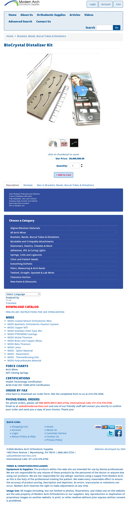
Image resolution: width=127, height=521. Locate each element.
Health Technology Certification (24, 381)
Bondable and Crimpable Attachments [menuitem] (32, 241)
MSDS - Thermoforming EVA (23, 357)
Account (106, 4)
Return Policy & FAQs (24, 436)
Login (93, 4)
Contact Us (43, 21)
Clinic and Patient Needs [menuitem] (24, 259)
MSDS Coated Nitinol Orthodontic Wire (29, 320)
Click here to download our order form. (28, 393)
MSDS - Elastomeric (18, 353)
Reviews (28, 185)
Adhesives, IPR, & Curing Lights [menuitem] (27, 250)
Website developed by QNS (110, 449)
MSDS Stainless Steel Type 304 (24, 330)
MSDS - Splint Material (20, 350)
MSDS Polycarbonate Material (24, 360)
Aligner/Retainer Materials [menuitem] (25, 228)
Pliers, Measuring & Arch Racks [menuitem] (27, 268)
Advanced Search (20, 21)
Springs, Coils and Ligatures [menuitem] (26, 254)
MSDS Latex (14, 347)
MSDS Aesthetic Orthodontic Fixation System (33, 324)
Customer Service (56, 433)
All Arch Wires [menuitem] (18, 232)
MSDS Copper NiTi (17, 327)
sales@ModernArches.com (21, 455)
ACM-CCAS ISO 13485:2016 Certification (28, 385)
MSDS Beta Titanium (18, 344)
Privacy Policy (54, 439)
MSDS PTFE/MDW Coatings (22, 334)
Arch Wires (12, 369)
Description (12, 185)
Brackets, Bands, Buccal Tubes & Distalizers (41, 36)
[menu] (63, 254)
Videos (88, 15)
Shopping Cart (20, 426)
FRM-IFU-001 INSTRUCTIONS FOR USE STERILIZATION (35, 312)
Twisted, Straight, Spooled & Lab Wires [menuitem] (32, 272)
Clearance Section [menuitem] (20, 277)
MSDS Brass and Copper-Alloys (24, 340)
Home (13, 15)
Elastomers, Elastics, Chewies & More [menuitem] (31, 245)
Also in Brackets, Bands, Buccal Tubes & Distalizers (65, 185)
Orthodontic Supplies (51, 15)
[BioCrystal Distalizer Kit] (63, 95)
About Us (27, 15)
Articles (75, 15)
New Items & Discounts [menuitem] (23, 281)
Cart (118, 4)
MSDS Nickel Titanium (19, 337)
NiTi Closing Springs (17, 372)
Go (116, 27)
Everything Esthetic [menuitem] (21, 263)
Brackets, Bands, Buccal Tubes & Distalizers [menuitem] (34, 237)
